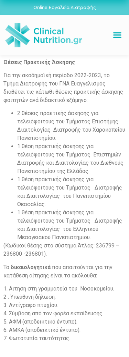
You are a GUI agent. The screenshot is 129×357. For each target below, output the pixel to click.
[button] (117, 35)
